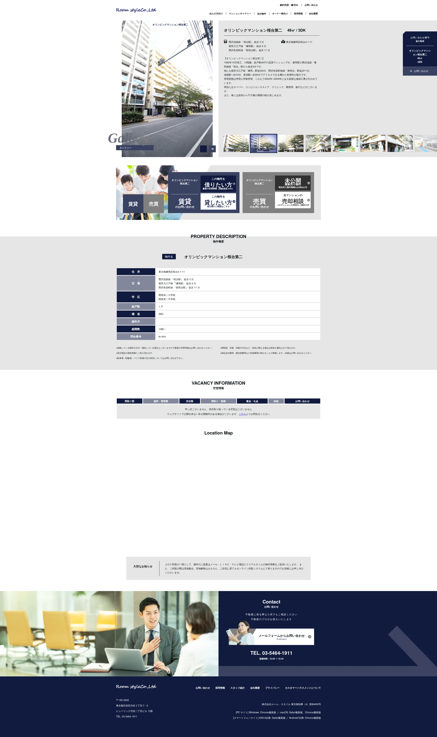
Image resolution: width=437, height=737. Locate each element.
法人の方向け (216, 13)
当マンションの (293, 200)
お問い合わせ (311, 5)
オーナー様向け (280, 13)
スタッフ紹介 (237, 688)
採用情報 (298, 13)
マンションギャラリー (240, 13)
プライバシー (272, 688)
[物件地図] (218, 494)
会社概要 (313, 13)
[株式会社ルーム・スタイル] (136, 10)
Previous (203, 146)
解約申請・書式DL (289, 5)
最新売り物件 (293, 182)
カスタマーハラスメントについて (303, 688)
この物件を (218, 183)
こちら (242, 414)
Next (213, 146)
